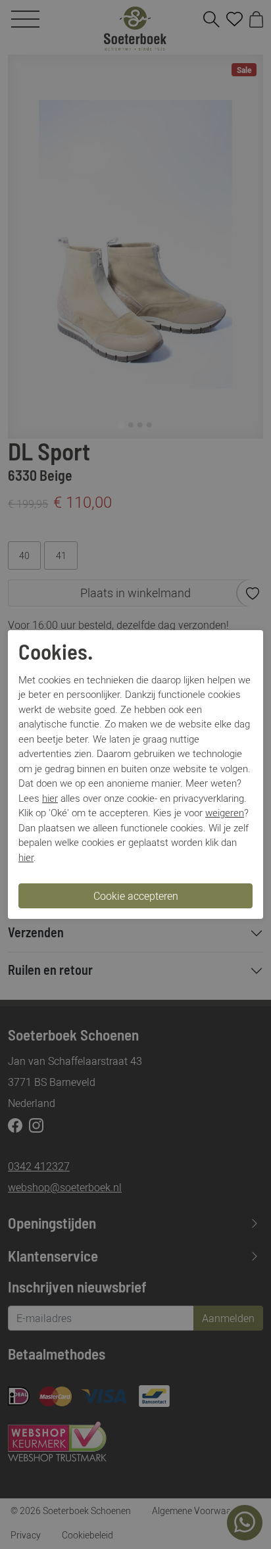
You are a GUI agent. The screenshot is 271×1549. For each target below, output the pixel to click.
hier (50, 797)
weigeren (224, 812)
